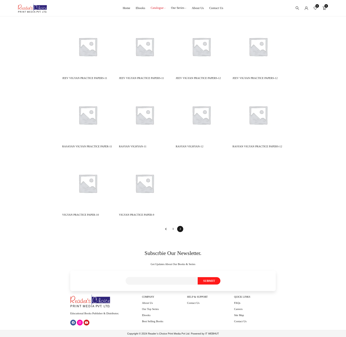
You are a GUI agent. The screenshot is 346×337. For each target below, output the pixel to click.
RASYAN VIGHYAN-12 (189, 146)
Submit (209, 281)
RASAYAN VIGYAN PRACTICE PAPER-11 (87, 146)
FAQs (237, 302)
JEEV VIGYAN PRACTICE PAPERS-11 (84, 78)
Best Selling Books (152, 321)
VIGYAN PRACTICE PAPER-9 (136, 214)
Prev (166, 229)
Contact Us (193, 302)
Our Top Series (150, 309)
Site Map (239, 315)
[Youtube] (86, 322)
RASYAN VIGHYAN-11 (133, 146)
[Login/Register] (306, 8)
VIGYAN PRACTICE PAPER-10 (80, 214)
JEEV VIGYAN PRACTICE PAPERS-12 (198, 78)
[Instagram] (80, 322)
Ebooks (146, 315)
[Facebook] (73, 322)
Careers (238, 309)
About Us (147, 302)
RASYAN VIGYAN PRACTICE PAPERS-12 (257, 146)
